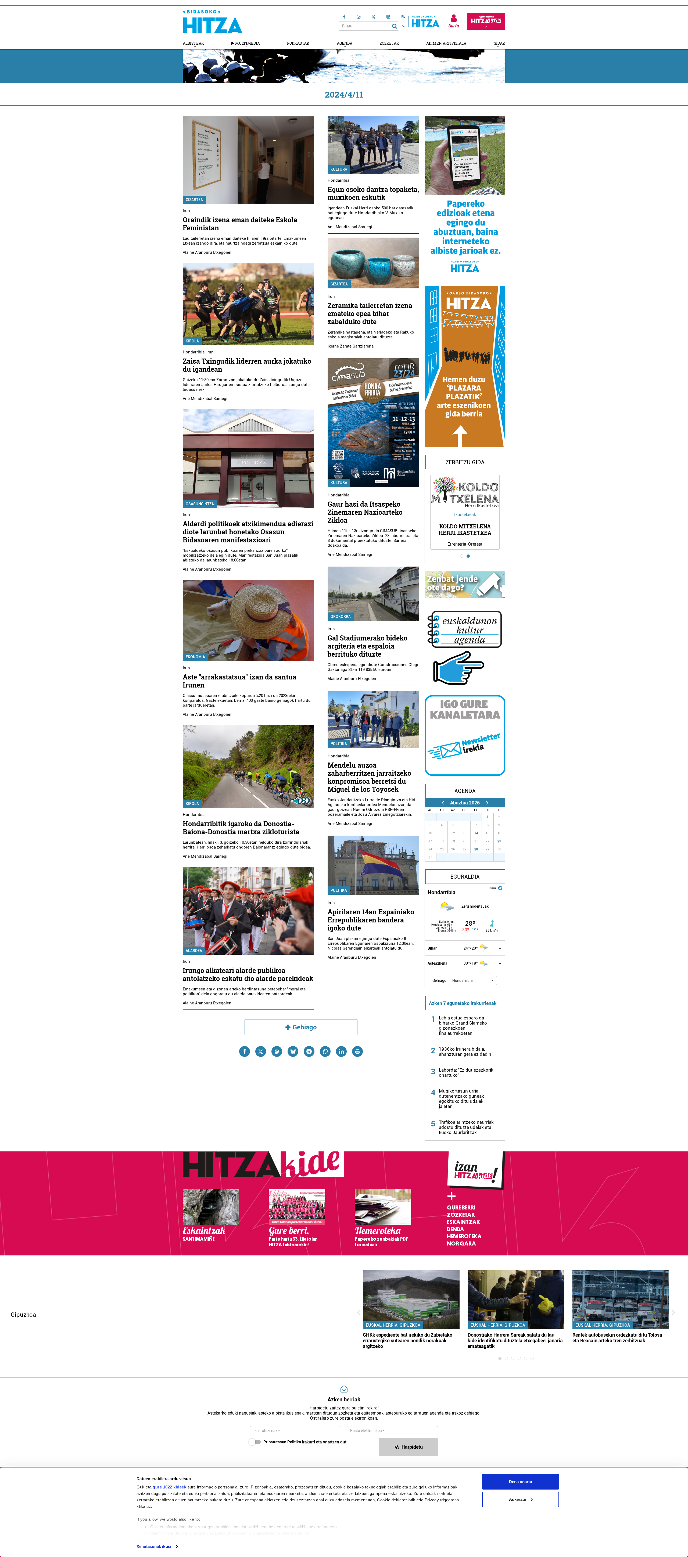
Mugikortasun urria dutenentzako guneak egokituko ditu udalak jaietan (461, 1098)
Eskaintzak (463, 1222)
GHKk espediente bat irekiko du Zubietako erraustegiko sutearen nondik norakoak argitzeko (407, 1340)
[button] (473, 980)
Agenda (344, 43)
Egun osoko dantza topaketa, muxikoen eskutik (373, 193)
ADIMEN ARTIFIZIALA (446, 43)
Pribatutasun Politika (282, 1442)
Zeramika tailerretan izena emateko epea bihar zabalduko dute (370, 313)
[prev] (442, 802)
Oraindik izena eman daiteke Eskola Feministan (240, 223)
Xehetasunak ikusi (154, 1546)
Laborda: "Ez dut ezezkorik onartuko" (466, 1072)
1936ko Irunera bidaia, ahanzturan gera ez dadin (465, 1051)
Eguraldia (465, 877)
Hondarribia (194, 352)
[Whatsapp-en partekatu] (325, 1051)
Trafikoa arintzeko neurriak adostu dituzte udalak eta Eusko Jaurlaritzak (466, 1127)
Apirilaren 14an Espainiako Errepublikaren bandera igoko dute (371, 919)
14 (476, 833)
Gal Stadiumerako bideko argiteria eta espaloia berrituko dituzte (367, 645)
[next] (487, 802)
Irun (186, 210)
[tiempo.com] (500, 887)
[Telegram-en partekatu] (309, 1051)
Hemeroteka (464, 1236)
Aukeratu (517, 1499)
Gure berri (461, 1208)
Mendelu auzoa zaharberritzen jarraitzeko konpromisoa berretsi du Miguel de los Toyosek (369, 777)
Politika (339, 744)
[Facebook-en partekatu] (244, 1051)
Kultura (339, 169)
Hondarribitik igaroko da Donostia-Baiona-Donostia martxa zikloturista (241, 827)
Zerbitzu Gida (465, 462)
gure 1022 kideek (169, 1487)
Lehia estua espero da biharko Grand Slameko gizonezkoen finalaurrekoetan (463, 1025)
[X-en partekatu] (260, 1051)
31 (479, 817)
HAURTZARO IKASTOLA (465, 529)
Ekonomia (195, 657)
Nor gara (461, 1244)
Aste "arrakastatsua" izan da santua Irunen (239, 680)
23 (499, 841)
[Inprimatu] (357, 1051)
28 (476, 849)
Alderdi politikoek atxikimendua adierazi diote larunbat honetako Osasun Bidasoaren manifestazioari (248, 531)
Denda (455, 1229)
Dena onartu (520, 1481)
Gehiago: (439, 980)
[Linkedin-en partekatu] (341, 1051)
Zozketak (389, 43)
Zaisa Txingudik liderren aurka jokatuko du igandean (247, 365)
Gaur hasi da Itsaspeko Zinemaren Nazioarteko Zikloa (365, 512)
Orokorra (341, 616)
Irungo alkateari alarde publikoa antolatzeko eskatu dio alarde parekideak (248, 974)
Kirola (192, 341)
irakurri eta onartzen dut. (305, 1442)
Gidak (499, 43)
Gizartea (194, 200)
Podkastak (298, 43)
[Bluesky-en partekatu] (293, 1051)
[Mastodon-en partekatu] (276, 1051)
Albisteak (193, 43)
